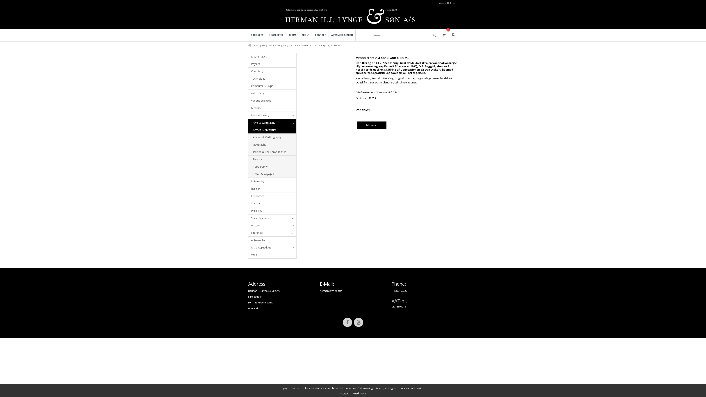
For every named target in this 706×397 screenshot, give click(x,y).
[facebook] (347, 322)
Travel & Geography (278, 45)
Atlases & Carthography (267, 137)
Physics (255, 64)
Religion (256, 188)
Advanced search (342, 35)
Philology (256, 210)
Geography (259, 144)
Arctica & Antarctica (301, 45)
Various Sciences (261, 100)
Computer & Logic (262, 86)
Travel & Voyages (263, 174)
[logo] (353, 17)
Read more (359, 393)
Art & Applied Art (261, 247)
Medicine (256, 108)
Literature (257, 233)
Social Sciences (260, 218)
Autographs (258, 240)
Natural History (260, 115)
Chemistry (257, 71)
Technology (258, 78)
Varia (254, 255)
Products (257, 35)
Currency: (443, 3)
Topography (260, 166)
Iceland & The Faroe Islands (269, 152)
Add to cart (372, 125)
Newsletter (276, 35)
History (255, 225)
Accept (344, 393)
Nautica (257, 159)
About (306, 35)
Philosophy (257, 181)
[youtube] (358, 322)
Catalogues (259, 45)
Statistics (256, 203)
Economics (257, 196)
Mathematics (259, 56)
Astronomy (257, 93)
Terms (292, 35)
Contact (320, 35)
